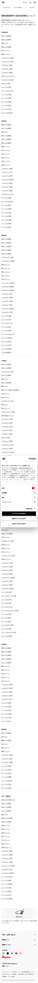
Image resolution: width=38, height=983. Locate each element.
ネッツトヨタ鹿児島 (6, 898)
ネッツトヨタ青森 (6, 198)
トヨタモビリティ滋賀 (7, 541)
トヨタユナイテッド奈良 (8, 555)
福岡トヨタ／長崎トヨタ (8, 800)
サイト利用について (15, 972)
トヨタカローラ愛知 (6, 448)
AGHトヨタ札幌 (5, 83)
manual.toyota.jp (23, 468)
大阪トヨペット (5, 548)
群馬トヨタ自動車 (6, 246)
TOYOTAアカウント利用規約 (9, 974)
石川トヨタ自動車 (6, 375)
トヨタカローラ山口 (6, 699)
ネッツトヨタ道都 (6, 98)
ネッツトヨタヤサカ (6, 607)
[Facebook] (12, 953)
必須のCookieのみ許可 (19, 523)
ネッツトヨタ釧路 (6, 101)
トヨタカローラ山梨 (6, 419)
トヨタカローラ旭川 (6, 65)
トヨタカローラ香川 (6, 758)
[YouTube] (16, 953)
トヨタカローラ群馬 (6, 297)
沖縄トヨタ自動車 (6, 821)
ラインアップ (6, 7)
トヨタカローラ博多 (6, 851)
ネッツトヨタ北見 (6, 109)
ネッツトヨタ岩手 (6, 205)
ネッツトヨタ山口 (6, 721)
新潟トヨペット (5, 397)
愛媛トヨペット (5, 751)
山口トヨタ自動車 (6, 662)
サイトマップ (5, 972)
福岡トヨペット (5, 825)
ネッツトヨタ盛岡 (6, 209)
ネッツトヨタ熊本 (6, 891)
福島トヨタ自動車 (6, 143)
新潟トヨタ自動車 (6, 368)
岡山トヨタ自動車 (6, 655)
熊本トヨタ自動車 (6, 807)
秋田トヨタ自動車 (6, 135)
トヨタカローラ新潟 (6, 423)
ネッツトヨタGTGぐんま (8, 334)
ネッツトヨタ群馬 (6, 330)
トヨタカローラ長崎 (6, 862)
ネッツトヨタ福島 (6, 223)
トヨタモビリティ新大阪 (8, 577)
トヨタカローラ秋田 (6, 183)
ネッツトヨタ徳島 (6, 766)
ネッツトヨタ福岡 (6, 880)
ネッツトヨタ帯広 (6, 105)
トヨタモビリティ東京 (7, 257)
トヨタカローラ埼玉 (6, 305)
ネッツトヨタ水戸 (6, 319)
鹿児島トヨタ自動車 (6, 818)
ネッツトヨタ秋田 (6, 216)
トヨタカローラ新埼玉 (7, 308)
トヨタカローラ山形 (6, 187)
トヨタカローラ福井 (6, 434)
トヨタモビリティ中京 (7, 445)
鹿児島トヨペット (6, 847)
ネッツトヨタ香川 (6, 769)
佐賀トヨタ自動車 (6, 803)
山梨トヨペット (5, 393)
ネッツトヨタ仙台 (6, 212)
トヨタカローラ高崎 (6, 301)
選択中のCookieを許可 (19, 518)
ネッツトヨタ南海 (6, 617)
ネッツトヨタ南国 (6, 788)
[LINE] (3, 953)
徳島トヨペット (5, 747)
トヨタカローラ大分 (6, 869)
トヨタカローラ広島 (6, 695)
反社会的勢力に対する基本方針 (25, 974)
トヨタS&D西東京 (6, 352)
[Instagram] (20, 953)
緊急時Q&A (19, 916)
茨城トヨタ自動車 (6, 239)
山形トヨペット (5, 161)
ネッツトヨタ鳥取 (6, 703)
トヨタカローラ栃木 (6, 294)
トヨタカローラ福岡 (6, 854)
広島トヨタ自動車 (6, 659)
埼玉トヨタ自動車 (6, 250)
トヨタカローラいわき (7, 194)
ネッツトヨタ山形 (6, 220)
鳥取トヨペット (5, 666)
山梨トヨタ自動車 (6, 364)
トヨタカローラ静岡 (6, 441)
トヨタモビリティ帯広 (7, 61)
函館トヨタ (4, 43)
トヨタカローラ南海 (6, 574)
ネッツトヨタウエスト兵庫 (8, 632)
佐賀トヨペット (5, 829)
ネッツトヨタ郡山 (6, 227)
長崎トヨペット (5, 832)
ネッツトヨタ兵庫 (6, 628)
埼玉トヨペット (5, 275)
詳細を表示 (29, 508)
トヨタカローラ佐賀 (6, 858)
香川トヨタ (4, 736)
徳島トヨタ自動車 (6, 733)
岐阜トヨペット (5, 408)
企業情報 (4, 976)
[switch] (34, 493)
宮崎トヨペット (5, 843)
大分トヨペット (5, 840)
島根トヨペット (5, 670)
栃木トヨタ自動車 (6, 242)
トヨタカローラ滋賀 (6, 566)
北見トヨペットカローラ (8, 76)
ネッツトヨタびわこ (6, 599)
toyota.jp (14, 468)
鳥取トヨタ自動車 (6, 648)
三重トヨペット (5, 537)
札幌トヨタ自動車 (6, 39)
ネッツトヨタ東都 (6, 349)
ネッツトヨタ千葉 (6, 345)
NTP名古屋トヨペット (7, 415)
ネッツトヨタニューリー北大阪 (10, 610)
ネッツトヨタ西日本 (6, 884)
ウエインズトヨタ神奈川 (8, 283)
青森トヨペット (5, 146)
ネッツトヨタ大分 (6, 895)
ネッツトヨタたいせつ (7, 91)
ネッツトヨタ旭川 (6, 87)
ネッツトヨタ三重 (6, 592)
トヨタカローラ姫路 (6, 585)
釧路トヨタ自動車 (6, 47)
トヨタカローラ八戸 (6, 172)
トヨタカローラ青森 (6, 168)
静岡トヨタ (4, 386)
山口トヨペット (5, 681)
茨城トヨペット (5, 264)
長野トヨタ (4, 379)
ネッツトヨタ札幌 (6, 94)
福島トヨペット (5, 165)
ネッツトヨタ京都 (6, 603)
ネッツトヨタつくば (6, 323)
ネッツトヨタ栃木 (6, 327)
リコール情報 (11, 976)
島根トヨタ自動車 (6, 651)
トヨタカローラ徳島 (6, 755)
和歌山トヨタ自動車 (6, 533)
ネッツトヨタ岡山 (6, 710)
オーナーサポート (18, 7)
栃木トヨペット (5, 268)
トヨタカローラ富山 (6, 430)
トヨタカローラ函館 (6, 72)
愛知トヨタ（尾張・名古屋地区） (10, 390)
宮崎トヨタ (4, 814)
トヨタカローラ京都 (6, 570)
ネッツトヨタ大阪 (6, 614)
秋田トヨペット (5, 157)
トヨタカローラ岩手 (6, 176)
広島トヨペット (5, 677)
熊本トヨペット (5, 836)
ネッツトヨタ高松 (6, 773)
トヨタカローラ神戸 (6, 581)
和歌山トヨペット (6, 559)
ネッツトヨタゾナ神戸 (7, 625)
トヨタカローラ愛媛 (6, 762)
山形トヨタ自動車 (6, 139)
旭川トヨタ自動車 (6, 36)
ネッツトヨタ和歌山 (6, 636)
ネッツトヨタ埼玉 (6, 341)
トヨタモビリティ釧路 (7, 58)
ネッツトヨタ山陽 (6, 714)
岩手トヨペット (5, 150)
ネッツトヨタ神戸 (6, 621)
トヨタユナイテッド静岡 (8, 412)
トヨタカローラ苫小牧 (7, 80)
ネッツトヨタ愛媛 (6, 777)
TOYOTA (3, 2)
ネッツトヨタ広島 (6, 717)
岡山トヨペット (5, 673)
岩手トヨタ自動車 (6, 128)
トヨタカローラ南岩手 (7, 179)
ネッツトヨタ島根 (6, 706)
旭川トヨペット (5, 50)
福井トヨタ (4, 404)
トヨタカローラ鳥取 (6, 684)
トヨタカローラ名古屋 (7, 452)
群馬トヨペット (5, 272)
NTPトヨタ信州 (5, 437)
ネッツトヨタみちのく (7, 201)
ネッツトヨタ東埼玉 (6, 338)
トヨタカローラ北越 (6, 426)
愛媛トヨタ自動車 (6, 740)
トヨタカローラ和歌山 (7, 588)
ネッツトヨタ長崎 (6, 887)
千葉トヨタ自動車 (6, 253)
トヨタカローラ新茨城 (7, 290)
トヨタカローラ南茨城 (7, 286)
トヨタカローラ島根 (6, 688)
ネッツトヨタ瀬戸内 (6, 780)
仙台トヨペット (5, 154)
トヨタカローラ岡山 (6, 692)
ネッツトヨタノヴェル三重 (8, 596)
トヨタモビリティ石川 (7, 401)
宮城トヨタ (4, 132)
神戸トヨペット (5, 552)
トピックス (32, 7)
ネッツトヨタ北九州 (6, 876)
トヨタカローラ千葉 (6, 312)
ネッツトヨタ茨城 (6, 316)
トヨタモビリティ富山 (7, 371)
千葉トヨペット (5, 279)
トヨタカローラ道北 (6, 69)
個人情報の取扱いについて (28, 972)
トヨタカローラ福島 (6, 190)
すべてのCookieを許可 (19, 513)
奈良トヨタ (4, 530)
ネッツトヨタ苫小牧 (6, 112)
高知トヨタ (4, 744)
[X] (7, 953)
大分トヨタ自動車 (6, 811)
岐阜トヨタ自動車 (6, 382)
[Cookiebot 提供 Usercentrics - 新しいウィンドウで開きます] (28, 459)
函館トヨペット (5, 54)
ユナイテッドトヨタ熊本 (8, 865)
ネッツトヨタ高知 (6, 784)
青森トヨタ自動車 (6, 124)
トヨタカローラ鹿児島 (7, 873)
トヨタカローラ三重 (6, 563)
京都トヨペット (5, 544)
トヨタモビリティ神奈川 (8, 261)
